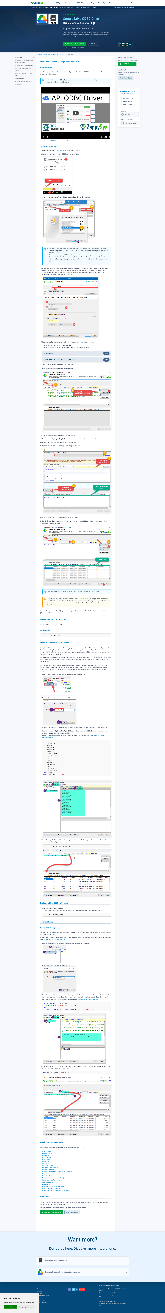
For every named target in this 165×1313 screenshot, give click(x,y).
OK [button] (11, 1307)
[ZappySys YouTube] (83, 1289)
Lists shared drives (48, 1176)
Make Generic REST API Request (52, 1188)
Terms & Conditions (42, 1302)
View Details (93, 43)
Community (101, 3)
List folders (45, 1174)
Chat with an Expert (72, 1212)
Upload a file (46, 1184)
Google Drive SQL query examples (24, 65)
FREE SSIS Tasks (82, 3)
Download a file (47, 1157)
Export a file (45, 1161)
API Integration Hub (41, 54)
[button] (131, 3)
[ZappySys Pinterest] (80, 1289)
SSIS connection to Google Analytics (108, 1299)
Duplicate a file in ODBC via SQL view (23, 74)
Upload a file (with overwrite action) (53, 1186)
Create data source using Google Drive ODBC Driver (24, 61)
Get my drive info (47, 1165)
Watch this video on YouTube (61, 141)
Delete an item (46, 1155)
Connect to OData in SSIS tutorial (107, 1301)
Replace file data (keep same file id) (53, 1178)
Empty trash (46, 1159)
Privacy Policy (40, 1300)
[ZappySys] (37, 3)
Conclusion (18, 84)
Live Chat (131, 7)
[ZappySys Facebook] (69, 1289)
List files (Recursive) (48, 1170)
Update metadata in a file (49, 1182)
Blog (92, 3)
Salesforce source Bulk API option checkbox (110, 1292)
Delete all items (47, 1153)
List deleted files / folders (50, 1167)
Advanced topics (19, 78)
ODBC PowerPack (61, 150)
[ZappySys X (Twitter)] (73, 1289)
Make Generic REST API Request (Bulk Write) (55, 1190)
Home (38, 1289)
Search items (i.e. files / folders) (52, 1180)
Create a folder (46, 1151)
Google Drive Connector (58, 54)
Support (111, 3)
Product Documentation (43, 1295)
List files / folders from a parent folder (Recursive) (57, 1172)
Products (49, 3)
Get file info (45, 1163)
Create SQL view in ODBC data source (23, 69)
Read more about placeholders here (54, 940)
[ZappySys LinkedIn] (76, 1289)
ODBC (49, 54)
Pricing (58, 3)
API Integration (68, 3)
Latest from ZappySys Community (110, 1285)
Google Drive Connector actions (23, 81)
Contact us (40, 1298)
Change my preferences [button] (26, 1307)
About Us (120, 3)
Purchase (39, 1293)
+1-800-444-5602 (120, 7)
